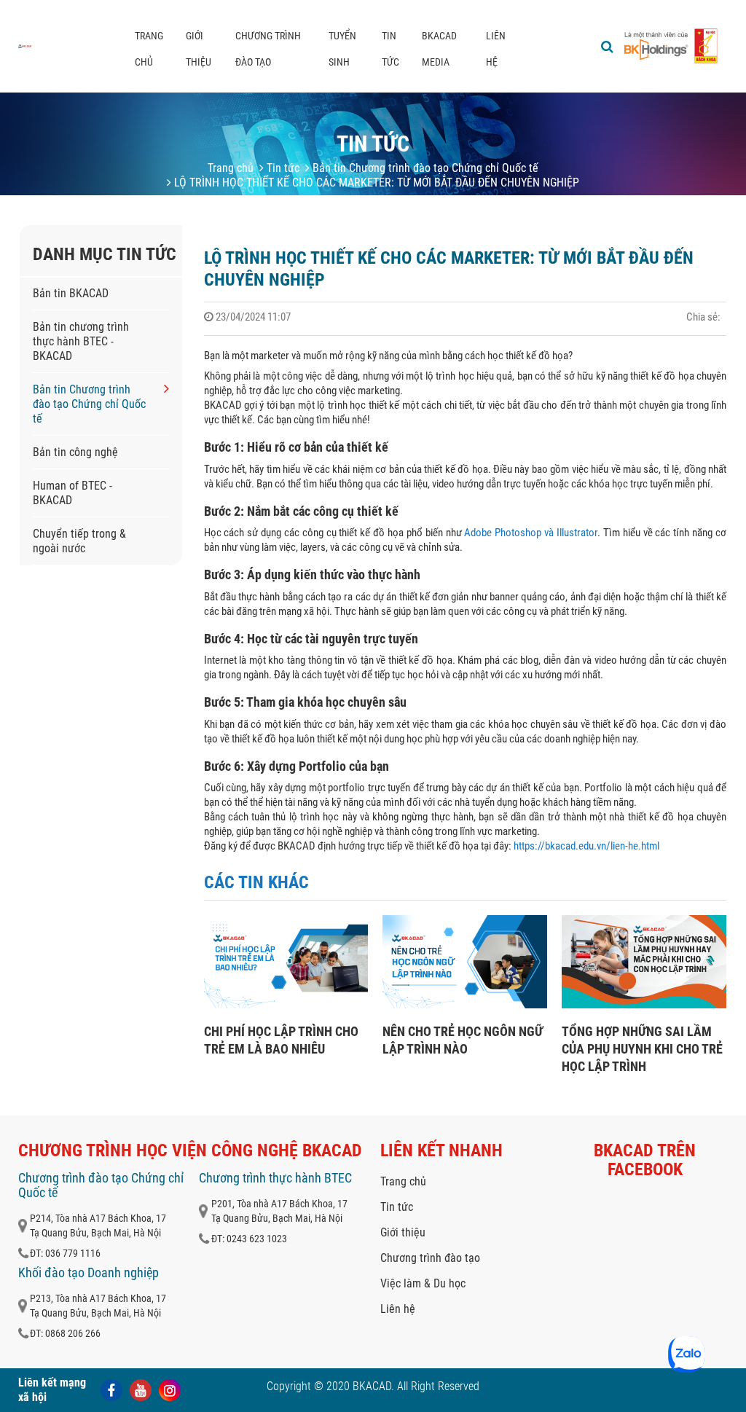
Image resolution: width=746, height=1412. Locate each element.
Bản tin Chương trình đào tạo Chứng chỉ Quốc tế (424, 168)
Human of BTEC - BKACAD (72, 493)
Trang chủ (149, 49)
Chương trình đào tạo (268, 49)
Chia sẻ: (703, 316)
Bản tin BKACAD (71, 293)
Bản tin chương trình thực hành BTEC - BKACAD (81, 341)
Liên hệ (496, 49)
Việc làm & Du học (423, 1283)
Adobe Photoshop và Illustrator (530, 532)
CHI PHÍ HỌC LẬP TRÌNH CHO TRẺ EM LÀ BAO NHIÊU (281, 1040)
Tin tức (390, 49)
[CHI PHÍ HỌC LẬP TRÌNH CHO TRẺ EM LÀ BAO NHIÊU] (286, 1005)
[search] (607, 46)
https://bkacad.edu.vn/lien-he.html (585, 845)
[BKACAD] (25, 46)
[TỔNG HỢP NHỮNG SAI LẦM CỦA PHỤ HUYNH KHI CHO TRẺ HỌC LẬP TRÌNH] (644, 1005)
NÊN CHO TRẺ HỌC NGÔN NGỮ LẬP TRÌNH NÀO (462, 1040)
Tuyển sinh (342, 49)
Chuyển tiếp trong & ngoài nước (79, 541)
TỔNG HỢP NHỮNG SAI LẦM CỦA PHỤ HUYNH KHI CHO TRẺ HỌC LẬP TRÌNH (642, 1049)
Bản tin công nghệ (75, 452)
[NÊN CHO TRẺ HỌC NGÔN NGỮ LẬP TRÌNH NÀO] (464, 1005)
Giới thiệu (198, 49)
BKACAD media (439, 49)
